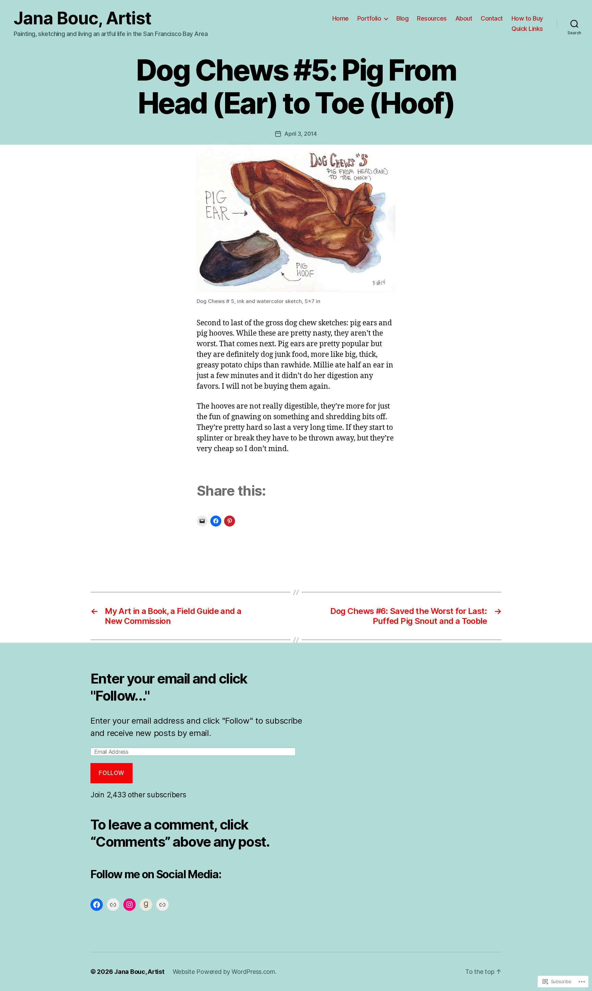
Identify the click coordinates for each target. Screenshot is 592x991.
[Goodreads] (146, 904)
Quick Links (527, 28)
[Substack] (162, 904)
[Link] (113, 904)
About (463, 18)
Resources (432, 18)
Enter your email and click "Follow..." (168, 687)
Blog (402, 18)
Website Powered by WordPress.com (224, 971)
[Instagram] (129, 904)
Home (340, 18)
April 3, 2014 (300, 133)
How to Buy (527, 18)
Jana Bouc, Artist (82, 18)
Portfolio (369, 18)
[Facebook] (96, 904)
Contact (492, 18)
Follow (111, 773)
